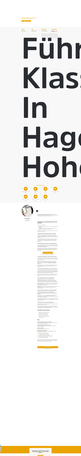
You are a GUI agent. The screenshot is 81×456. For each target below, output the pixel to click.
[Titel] (25, 5)
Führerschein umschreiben (49, 331)
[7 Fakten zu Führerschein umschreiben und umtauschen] (37, 211)
